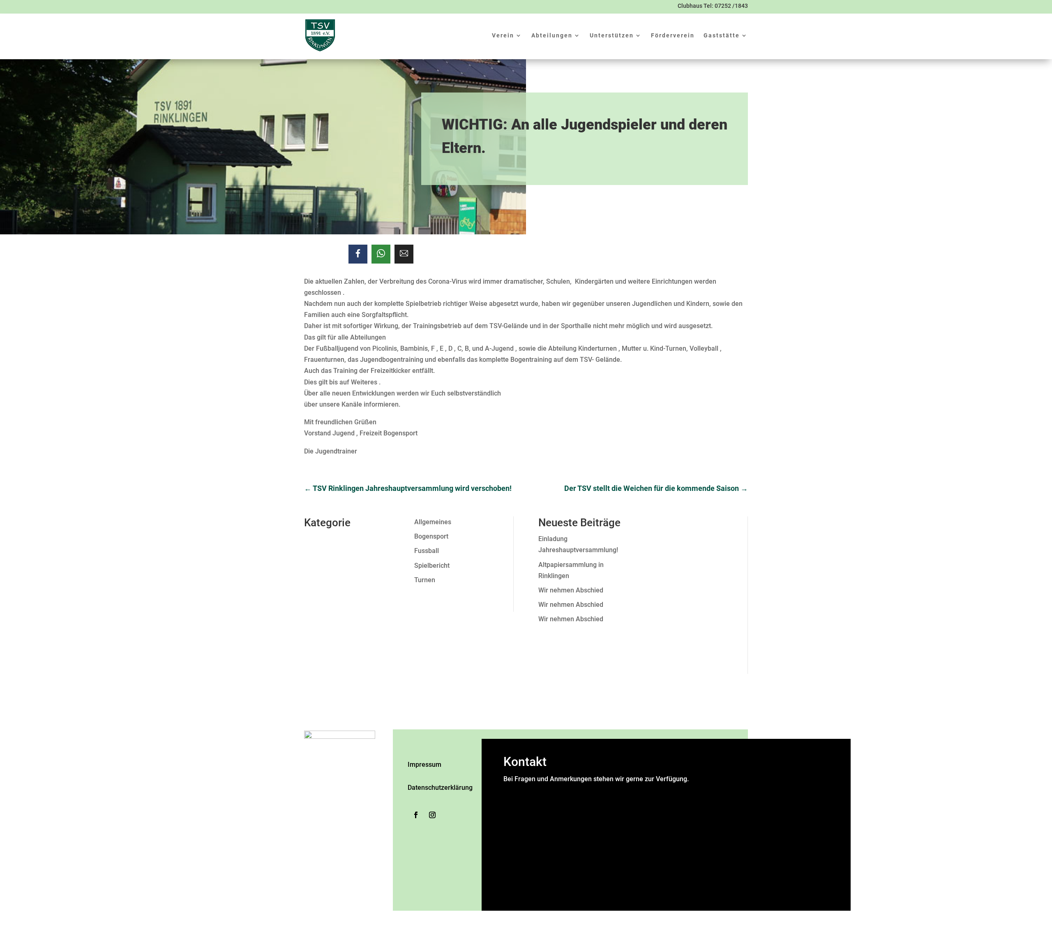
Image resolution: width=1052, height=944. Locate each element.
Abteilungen (551, 35)
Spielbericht (432, 565)
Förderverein (672, 35)
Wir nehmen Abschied (570, 590)
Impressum (424, 764)
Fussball (426, 551)
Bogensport (431, 536)
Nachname (595, 813)
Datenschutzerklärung (440, 787)
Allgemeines (432, 522)
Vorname (592, 801)
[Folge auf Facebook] (415, 814)
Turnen (424, 580)
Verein (503, 35)
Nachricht (519, 843)
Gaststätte (722, 35)
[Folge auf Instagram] (432, 814)
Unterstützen (612, 35)
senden (515, 897)
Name (514, 790)
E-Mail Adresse (528, 824)
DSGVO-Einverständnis (539, 854)
